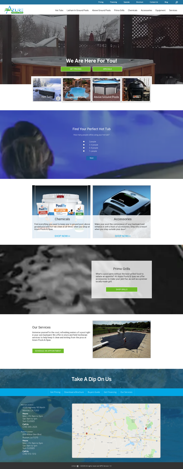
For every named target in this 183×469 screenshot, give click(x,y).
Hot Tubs (59, 10)
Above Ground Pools (101, 10)
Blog (166, 2)
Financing (113, 2)
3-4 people (93, 145)
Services (173, 10)
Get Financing (110, 392)
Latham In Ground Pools (78, 10)
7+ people (93, 151)
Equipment (161, 10)
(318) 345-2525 (30, 427)
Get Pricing (55, 392)
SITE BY (74, 466)
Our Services (126, 392)
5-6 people (93, 148)
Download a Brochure (74, 392)
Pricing (100, 2)
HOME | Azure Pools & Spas (13, 9)
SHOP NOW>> (62, 236)
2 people (92, 141)
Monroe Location (27, 405)
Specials (127, 2)
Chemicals (132, 10)
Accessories (146, 10)
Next (91, 158)
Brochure (139, 2)
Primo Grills (119, 10)
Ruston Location (27, 432)
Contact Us (154, 2)
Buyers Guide (94, 392)
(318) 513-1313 (29, 454)
